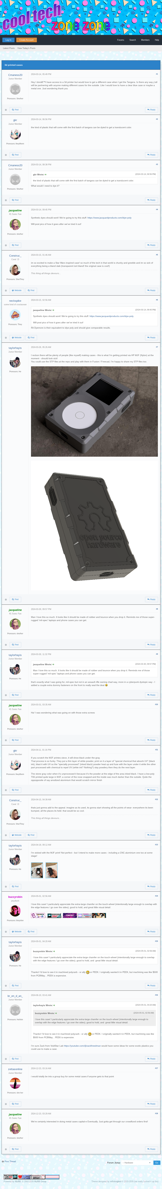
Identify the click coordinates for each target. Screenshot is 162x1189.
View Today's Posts (26, 48)
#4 (157, 209)
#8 (157, 609)
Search (132, 40)
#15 (156, 941)
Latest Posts (9, 48)
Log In (8, 40)
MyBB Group (40, 1181)
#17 (156, 1068)
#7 (157, 347)
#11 (156, 750)
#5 (157, 255)
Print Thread (10, 1161)
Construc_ (15, 255)
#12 (156, 799)
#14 (156, 896)
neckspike (15, 300)
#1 (157, 74)
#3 (157, 164)
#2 (157, 119)
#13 (156, 845)
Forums (120, 40)
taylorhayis (15, 347)
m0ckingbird (115, 1181)
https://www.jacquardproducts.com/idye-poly (109, 217)
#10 (156, 704)
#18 (156, 1113)
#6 (157, 300)
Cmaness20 (15, 75)
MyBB (18, 1181)
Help (157, 40)
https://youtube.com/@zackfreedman (82, 1046)
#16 (156, 995)
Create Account (26, 40)
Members (145, 40)
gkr (15, 120)
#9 (157, 654)
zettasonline (15, 1069)
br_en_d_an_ (15, 996)
